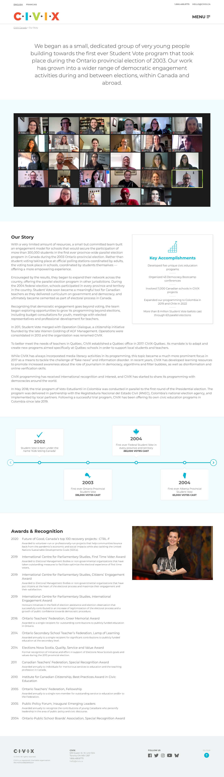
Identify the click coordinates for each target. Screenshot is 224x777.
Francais (31, 4)
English (18, 4)
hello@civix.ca (201, 4)
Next (213, 462)
